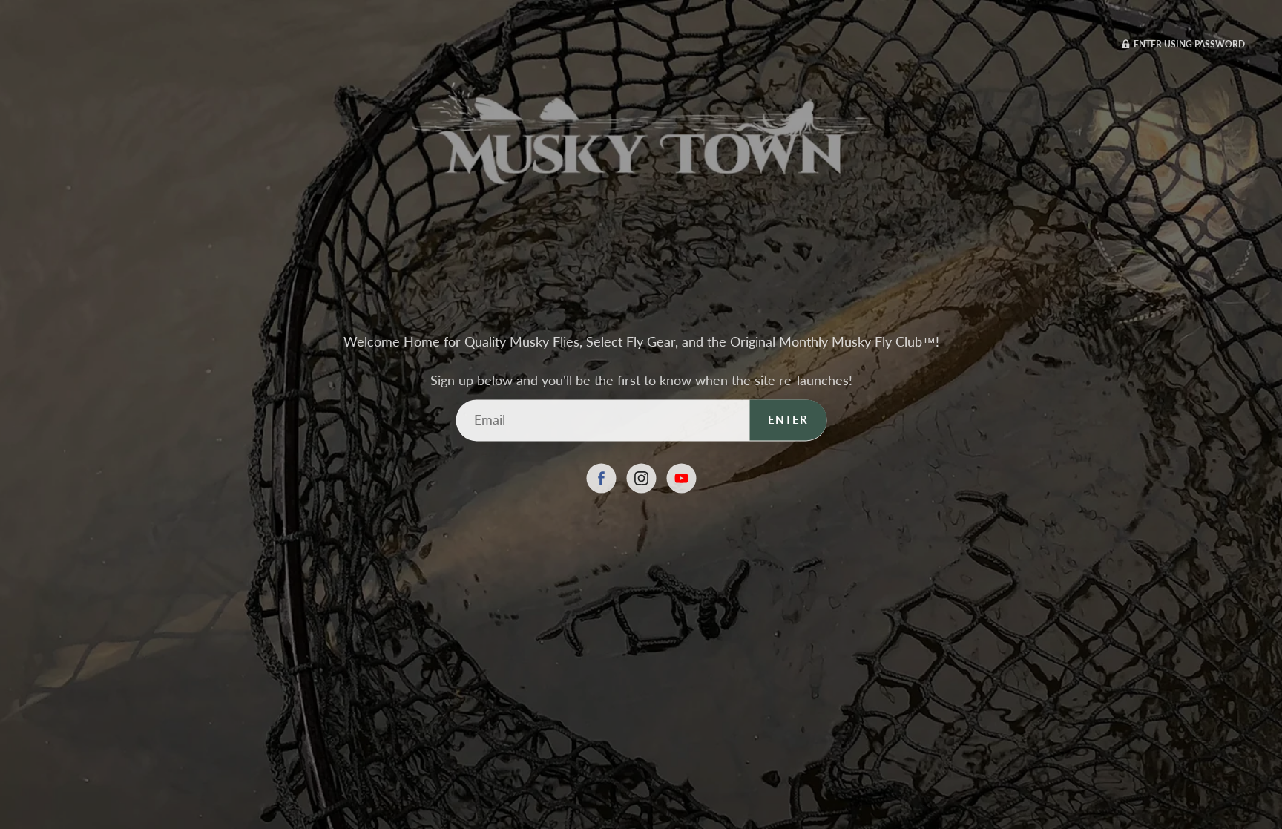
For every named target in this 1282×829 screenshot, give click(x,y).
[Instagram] (641, 478)
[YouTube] (681, 478)
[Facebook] (601, 478)
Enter (788, 419)
